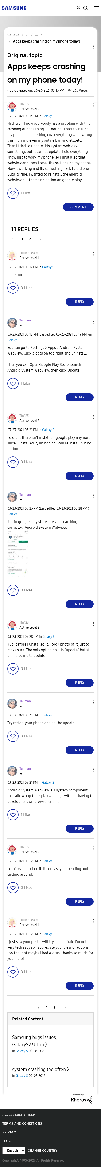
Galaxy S (48, 116)
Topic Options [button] (85, 46)
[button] (85, 105)
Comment (78, 207)
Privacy (9, 1132)
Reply (79, 302)
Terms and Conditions (22, 1124)
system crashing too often (39, 1069)
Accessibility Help (18, 1115)
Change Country (42, 1151)
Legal (7, 1141)
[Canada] (14, 7)
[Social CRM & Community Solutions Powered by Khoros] (81, 1098)
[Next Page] (38, 239)
